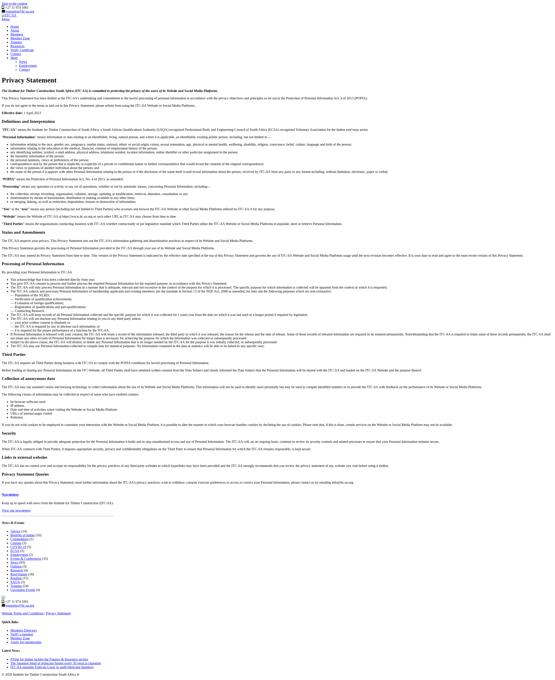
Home (14, 26)
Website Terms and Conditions (23, 613)
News (23, 62)
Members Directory (23, 630)
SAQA (15, 582)
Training (16, 42)
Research (16, 570)
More (14, 58)
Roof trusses (18, 574)
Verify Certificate (22, 50)
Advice (15, 531)
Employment (28, 65)
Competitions (19, 539)
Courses (15, 543)
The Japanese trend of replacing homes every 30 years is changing (55, 663)
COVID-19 (18, 547)
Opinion (16, 566)
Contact (15, 54)
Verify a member (21, 634)
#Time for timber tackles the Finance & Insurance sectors (49, 659)
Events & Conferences (25, 558)
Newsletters (10, 494)
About (14, 30)
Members (16, 34)
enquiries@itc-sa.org (20, 11)
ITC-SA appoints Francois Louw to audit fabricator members (52, 667)
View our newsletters (16, 510)
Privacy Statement (58, 613)
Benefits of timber (22, 535)
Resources (17, 46)
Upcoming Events (22, 590)
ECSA (14, 551)
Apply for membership (25, 642)
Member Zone (20, 38)
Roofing (16, 578)
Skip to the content (14, 3)
